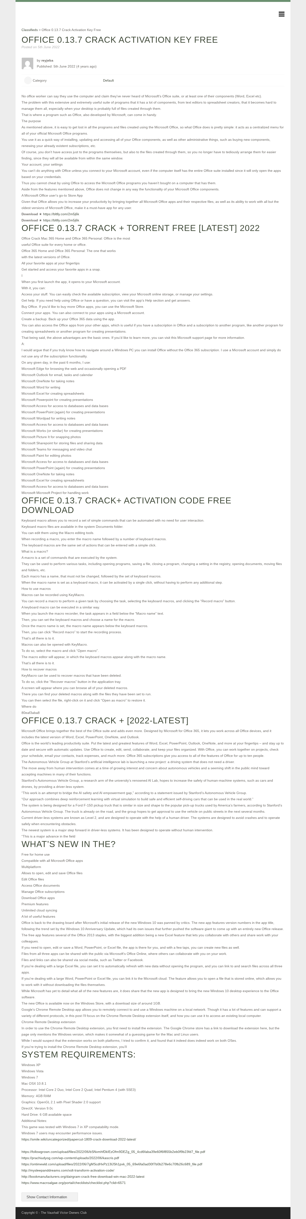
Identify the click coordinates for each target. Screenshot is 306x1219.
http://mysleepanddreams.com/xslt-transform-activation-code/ (68, 1170)
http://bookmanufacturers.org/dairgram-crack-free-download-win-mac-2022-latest (83, 1176)
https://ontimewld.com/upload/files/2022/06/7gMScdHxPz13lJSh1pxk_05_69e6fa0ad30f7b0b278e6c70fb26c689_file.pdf (112, 1164)
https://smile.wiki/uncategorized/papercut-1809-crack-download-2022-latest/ (79, 1139)
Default (108, 80)
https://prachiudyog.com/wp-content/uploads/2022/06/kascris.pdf (70, 1158)
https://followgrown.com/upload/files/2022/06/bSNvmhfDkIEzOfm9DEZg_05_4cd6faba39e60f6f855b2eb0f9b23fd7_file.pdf (113, 1152)
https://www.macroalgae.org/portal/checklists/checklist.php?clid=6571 (74, 1183)
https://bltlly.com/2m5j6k (61, 214)
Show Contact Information (47, 1197)
